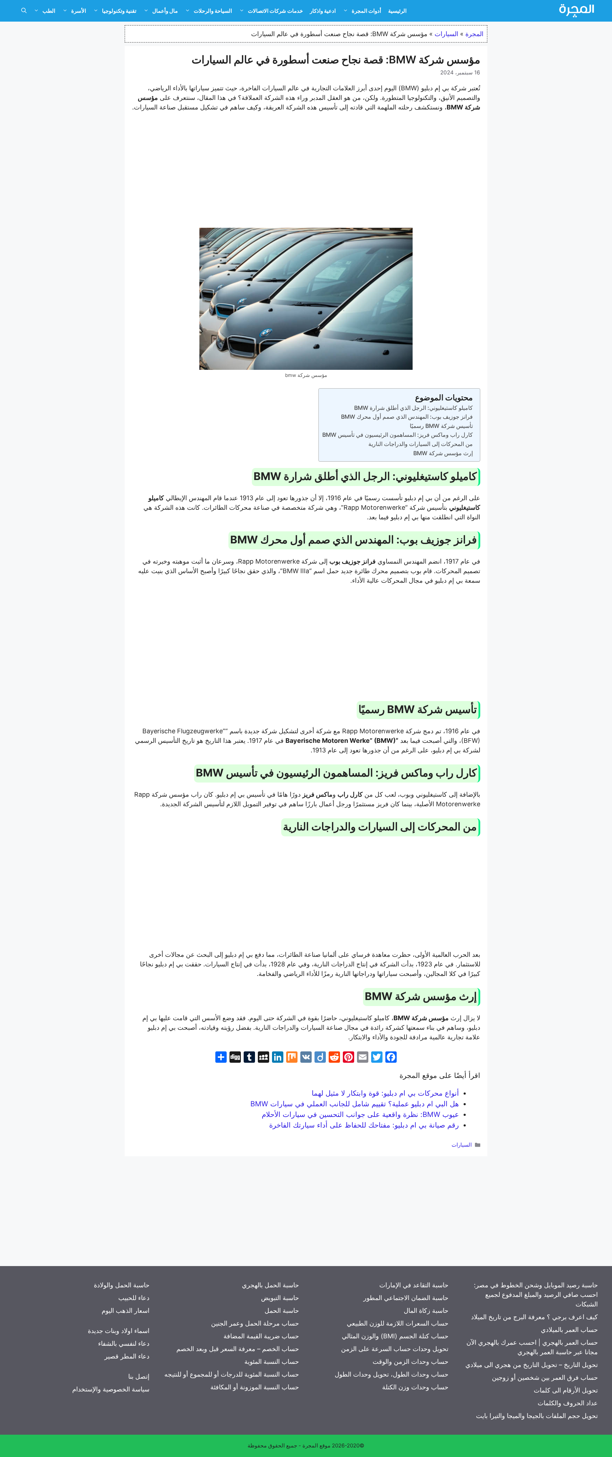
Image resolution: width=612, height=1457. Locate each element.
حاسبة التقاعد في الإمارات (413, 1285)
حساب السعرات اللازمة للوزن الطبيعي (397, 1323)
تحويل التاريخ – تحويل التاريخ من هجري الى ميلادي (531, 1364)
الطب (48, 10)
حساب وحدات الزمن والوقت (410, 1361)
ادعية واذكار (323, 10)
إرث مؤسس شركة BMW (443, 453)
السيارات (446, 34)
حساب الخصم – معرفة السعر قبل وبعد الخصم (237, 1348)
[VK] (306, 1057)
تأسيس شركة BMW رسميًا (441, 425)
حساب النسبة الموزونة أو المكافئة (254, 1387)
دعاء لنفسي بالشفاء (123, 1343)
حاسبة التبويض (280, 1297)
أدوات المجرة (366, 10)
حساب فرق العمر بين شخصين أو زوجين (545, 1377)
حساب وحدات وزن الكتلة (415, 1387)
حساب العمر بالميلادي (569, 1329)
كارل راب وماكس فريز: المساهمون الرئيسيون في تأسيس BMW (397, 434)
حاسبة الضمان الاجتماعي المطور (405, 1297)
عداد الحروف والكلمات (568, 1403)
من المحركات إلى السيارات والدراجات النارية (420, 443)
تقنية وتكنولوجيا (119, 10)
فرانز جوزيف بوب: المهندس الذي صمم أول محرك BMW (407, 416)
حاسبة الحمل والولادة (121, 1285)
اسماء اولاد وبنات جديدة (118, 1330)
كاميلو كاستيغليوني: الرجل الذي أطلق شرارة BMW (413, 407)
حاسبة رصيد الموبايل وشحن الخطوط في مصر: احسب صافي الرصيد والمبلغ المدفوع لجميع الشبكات (536, 1294)
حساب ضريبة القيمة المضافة (261, 1336)
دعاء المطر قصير (126, 1356)
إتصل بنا (138, 1376)
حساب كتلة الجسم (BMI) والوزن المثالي (395, 1336)
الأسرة (78, 10)
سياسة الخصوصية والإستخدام (110, 1389)
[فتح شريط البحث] (24, 11)
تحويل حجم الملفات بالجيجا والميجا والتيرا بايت (537, 1415)
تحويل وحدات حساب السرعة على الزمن (394, 1348)
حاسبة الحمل (282, 1310)
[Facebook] (391, 1057)
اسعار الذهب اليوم (125, 1310)
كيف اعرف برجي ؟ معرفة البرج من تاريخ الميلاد (534, 1317)
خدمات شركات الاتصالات (275, 10)
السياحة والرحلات (213, 10)
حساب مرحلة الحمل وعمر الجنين (255, 1323)
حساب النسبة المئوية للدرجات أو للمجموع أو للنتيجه (231, 1374)
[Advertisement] (306, 171)
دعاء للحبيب (133, 1297)
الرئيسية (397, 10)
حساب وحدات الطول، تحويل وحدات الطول (391, 1374)
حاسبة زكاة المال (426, 1310)
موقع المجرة (316, 1445)
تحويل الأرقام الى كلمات (566, 1390)
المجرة (474, 34)
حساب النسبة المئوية (271, 1361)
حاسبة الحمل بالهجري (270, 1285)
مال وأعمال (165, 10)
